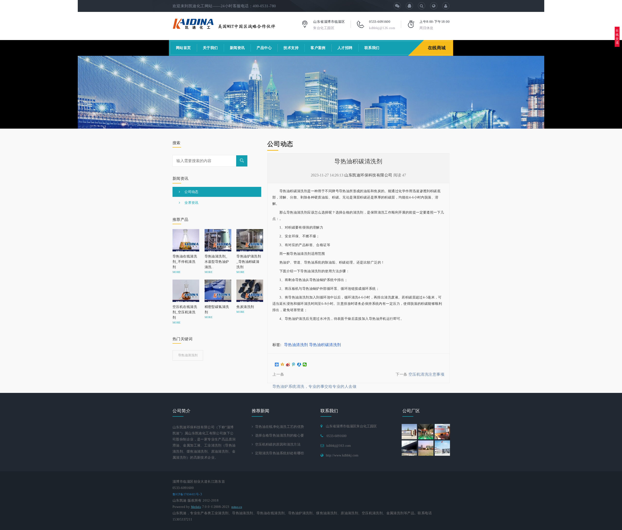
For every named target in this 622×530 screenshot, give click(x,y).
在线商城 (437, 47)
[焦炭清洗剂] (248, 291)
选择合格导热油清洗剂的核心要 (278, 435)
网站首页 (183, 48)
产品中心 (264, 48)
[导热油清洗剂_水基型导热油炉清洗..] (217, 240)
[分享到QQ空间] (282, 364)
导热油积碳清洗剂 (325, 345)
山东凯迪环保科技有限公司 (368, 175)
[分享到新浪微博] (288, 364)
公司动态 (189, 192)
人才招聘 (345, 48)
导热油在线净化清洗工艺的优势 (278, 427)
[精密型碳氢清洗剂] (217, 291)
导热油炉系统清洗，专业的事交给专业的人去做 (314, 386)
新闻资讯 (237, 48)
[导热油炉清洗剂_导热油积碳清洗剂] (248, 240)
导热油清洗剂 (296, 345)
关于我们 (210, 48)
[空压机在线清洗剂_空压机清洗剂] (185, 291)
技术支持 (291, 48)
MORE (177, 272)
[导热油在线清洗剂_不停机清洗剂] (185, 240)
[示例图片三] (311, 92)
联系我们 (372, 48)
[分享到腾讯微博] (294, 364)
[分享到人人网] (299, 364)
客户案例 (318, 48)
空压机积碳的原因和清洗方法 (277, 444)
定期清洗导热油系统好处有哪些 (278, 453)
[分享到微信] (305, 364)
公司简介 (181, 410)
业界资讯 (189, 203)
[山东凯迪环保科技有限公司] (224, 23)
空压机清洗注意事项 (426, 374)
